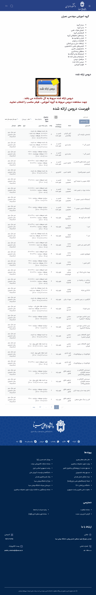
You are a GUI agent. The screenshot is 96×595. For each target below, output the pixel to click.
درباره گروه (80, 25)
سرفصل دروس (79, 59)
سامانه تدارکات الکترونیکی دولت (40, 464)
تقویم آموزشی (79, 64)
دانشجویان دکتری (78, 48)
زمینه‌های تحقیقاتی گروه (75, 35)
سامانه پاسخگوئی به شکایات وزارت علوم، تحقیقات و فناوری (32, 489)
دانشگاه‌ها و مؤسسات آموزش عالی (39, 472)
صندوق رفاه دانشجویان (83, 472)
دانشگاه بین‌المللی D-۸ (83, 485)
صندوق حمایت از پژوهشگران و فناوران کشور (76, 468)
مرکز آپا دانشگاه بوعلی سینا (42, 481)
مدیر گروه (80, 27)
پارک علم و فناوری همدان (42, 477)
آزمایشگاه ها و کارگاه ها (76, 54)
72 (40, 407)
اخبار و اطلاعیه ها (78, 38)
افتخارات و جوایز (78, 40)
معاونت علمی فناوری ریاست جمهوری (78, 489)
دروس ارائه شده (78, 62)
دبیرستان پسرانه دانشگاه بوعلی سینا (39, 485)
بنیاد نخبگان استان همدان (82, 477)
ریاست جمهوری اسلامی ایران (41, 468)
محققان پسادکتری (77, 51)
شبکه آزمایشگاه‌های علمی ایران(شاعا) (78, 481)
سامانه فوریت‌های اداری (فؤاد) (37, 514)
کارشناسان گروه (79, 33)
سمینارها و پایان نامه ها (76, 56)
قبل (62, 407)
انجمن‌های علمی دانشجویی (74, 46)
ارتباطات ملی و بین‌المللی (75, 43)
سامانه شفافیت (85, 510)
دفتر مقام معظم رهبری (83, 459)
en (6, 6)
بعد (34, 407)
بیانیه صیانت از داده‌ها (40, 510)
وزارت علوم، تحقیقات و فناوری (80, 464)
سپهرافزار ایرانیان (22, 591)
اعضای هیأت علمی (77, 30)
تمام (29, 119)
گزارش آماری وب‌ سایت (83, 514)
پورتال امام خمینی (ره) (43, 459)
